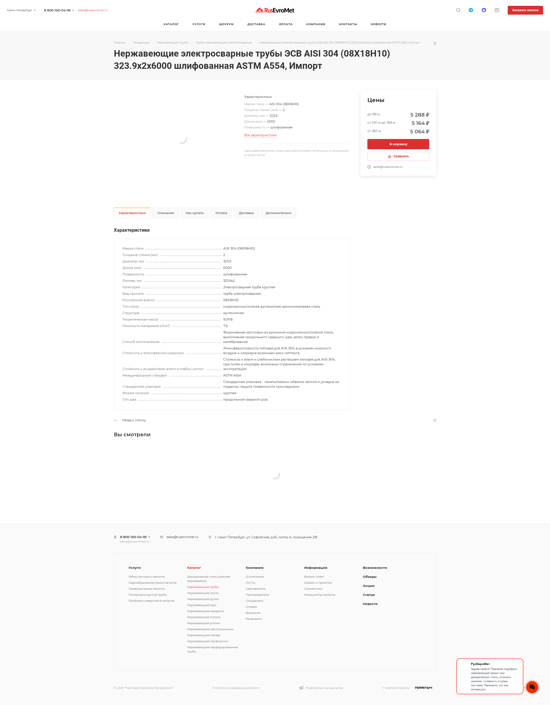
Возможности (375, 568)
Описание (165, 213)
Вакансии (253, 612)
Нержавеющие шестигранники (210, 629)
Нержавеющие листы (202, 593)
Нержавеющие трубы (203, 587)
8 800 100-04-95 (57, 10)
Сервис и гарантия (318, 582)
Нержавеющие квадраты (205, 611)
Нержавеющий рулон (203, 599)
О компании (255, 576)
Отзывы (251, 606)
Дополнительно (278, 213)
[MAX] (484, 10)
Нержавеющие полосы (204, 617)
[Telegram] (471, 10)
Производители (257, 594)
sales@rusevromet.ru (92, 10)
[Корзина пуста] (497, 10)
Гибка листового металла (146, 576)
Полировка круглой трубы (147, 594)
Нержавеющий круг (202, 605)
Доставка (246, 213)
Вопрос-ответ (314, 576)
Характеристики (132, 213)
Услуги (134, 568)
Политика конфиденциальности (235, 688)
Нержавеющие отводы (203, 635)
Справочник (313, 588)
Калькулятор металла (319, 594)
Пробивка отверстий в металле (151, 600)
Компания (254, 568)
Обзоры (370, 577)
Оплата (221, 213)
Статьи (369, 595)
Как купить (195, 213)
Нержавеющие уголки (203, 623)
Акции (369, 586)
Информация (315, 568)
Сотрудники (254, 600)
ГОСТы (250, 582)
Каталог (194, 568)
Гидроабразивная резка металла (152, 582)
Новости (370, 604)
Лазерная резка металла (146, 588)
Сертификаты (256, 588)
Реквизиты (254, 618)
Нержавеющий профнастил (207, 641)
